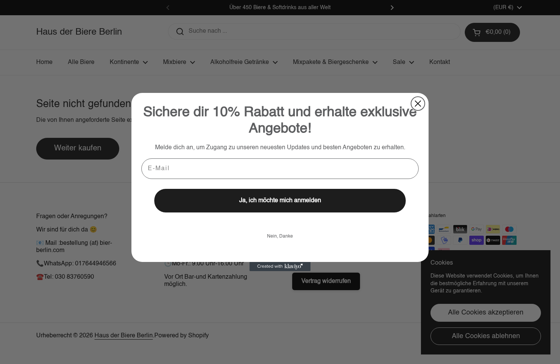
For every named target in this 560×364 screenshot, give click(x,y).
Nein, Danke (280, 236)
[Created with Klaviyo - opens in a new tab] (280, 266)
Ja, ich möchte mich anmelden (280, 201)
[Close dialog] (418, 103)
